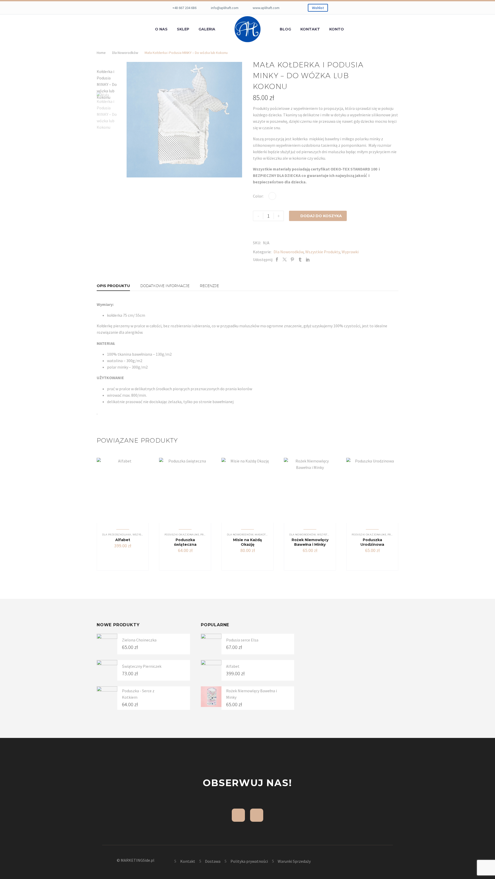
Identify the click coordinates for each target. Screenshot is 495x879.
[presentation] (133, 119)
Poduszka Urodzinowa (372, 542)
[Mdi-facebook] (238, 815)
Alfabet (122, 540)
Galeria (207, 29)
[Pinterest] (292, 259)
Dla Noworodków (125, 52)
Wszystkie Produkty (322, 251)
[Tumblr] (300, 259)
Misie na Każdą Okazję (247, 542)
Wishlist (318, 7)
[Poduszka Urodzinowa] (372, 490)
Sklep (183, 29)
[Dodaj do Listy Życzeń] (130, 556)
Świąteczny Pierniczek (141, 666)
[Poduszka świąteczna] (185, 490)
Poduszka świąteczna (185, 542)
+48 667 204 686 (184, 7)
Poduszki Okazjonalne (181, 534)
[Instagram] (256, 815)
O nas (161, 29)
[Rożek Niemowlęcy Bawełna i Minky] (310, 490)
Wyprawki (350, 251)
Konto (336, 29)
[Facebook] (277, 259)
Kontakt (310, 29)
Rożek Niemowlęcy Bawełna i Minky (310, 542)
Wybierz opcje (242, 561)
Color (258, 196)
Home (101, 52)
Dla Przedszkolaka (116, 534)
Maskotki (262, 534)
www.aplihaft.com (266, 7)
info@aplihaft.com (224, 7)
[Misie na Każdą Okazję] (247, 490)
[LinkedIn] (308, 259)
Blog (285, 29)
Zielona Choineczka (139, 639)
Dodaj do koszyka (318, 216)
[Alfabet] (123, 490)
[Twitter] (284, 259)
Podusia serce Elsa (242, 639)
